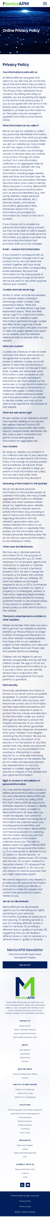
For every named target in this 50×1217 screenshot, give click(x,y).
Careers (25, 1061)
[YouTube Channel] (28, 1185)
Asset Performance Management (25, 1113)
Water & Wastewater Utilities (25, 1074)
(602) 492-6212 (28, 1169)
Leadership (25, 1053)
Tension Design (28, 1212)
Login (25, 1177)
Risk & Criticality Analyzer (25, 1029)
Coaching (25, 1128)
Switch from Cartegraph (25, 1097)
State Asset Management (25, 1153)
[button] (44, 3)
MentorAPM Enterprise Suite (25, 1037)
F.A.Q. (25, 1156)
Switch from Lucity (25, 1093)
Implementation (25, 1125)
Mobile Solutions (25, 1121)
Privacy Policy (25, 1201)
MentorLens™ (25, 1026)
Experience (25, 1057)
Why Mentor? (25, 1050)
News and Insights (25, 1145)
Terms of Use (25, 1206)
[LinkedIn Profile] (22, 1185)
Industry (25, 1078)
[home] (16, 3)
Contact (25, 1173)
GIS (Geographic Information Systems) (25, 1110)
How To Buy (25, 1132)
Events (25, 1149)
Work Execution (25, 1117)
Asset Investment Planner (25, 1033)
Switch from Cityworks (25, 1089)
